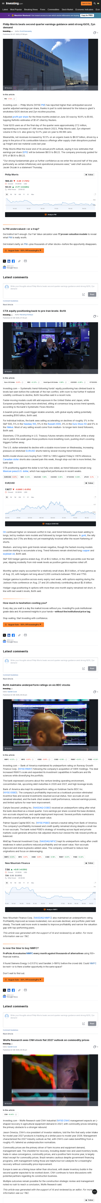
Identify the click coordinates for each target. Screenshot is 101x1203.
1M (15, 194)
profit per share (20, 116)
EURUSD (30, 451)
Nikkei (10, 427)
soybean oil (9, 553)
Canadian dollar (11, 459)
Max (32, 194)
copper (86, 550)
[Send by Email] (25, 260)
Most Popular (16, 9)
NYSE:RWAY (25, 769)
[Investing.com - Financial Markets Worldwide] (14, 3)
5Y (28, 194)
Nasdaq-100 (30, 424)
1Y (24, 194)
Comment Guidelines (10, 301)
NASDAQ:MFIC (48, 841)
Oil (4, 532)
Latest (5, 9)
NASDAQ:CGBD (42, 807)
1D (7, 194)
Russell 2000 (54, 424)
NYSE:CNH (63, 1120)
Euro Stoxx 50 (79, 424)
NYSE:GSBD (10, 792)
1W (11, 194)
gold (83, 535)
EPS (25, 152)
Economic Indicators (84, 9)
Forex (42, 9)
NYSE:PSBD (43, 823)
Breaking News (31, 9)
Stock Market (67, 9)
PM (43, 105)
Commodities (53, 9)
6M (20, 194)
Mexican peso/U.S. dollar (15, 471)
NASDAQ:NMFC (42, 917)
